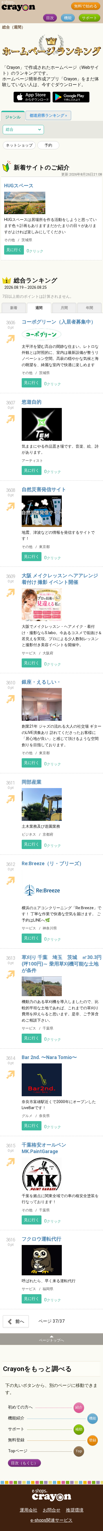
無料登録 (16, 1439)
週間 (39, 308)
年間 (89, 308)
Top (79, 1451)
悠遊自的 (31, 402)
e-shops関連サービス (51, 1520)
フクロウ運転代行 (41, 1239)
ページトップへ (51, 1340)
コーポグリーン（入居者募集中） (59, 322)
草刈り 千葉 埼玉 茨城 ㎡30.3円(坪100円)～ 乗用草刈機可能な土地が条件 (62, 964)
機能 (68, 18)
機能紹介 (16, 1418)
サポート (89, 18)
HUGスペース (19, 185)
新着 (13, 308)
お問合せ (51, 1510)
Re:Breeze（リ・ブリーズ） (53, 863)
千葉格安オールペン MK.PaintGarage (46, 1148)
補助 (78, 1429)
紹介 (78, 1407)
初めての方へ (20, 1407)
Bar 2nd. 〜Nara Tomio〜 (49, 1057)
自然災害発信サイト (44, 489)
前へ (19, 1321)
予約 (48, 145)
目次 (50, 18)
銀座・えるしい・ (41, 682)
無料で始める (85, 6)
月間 (64, 308)
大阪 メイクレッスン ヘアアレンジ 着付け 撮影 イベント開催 (60, 579)
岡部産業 (31, 782)
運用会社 (28, 1510)
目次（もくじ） (24, 1463)
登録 (92, 1440)
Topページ (17, 1450)
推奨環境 (74, 1510)
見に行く (14, 249)
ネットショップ (19, 145)
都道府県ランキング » (48, 115)
